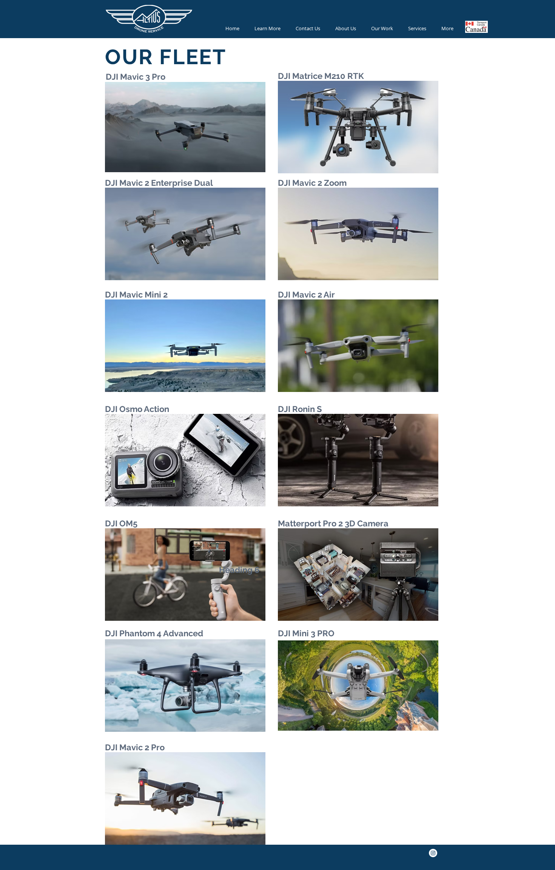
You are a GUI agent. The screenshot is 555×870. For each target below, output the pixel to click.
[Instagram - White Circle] (433, 853)
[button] (267, 28)
